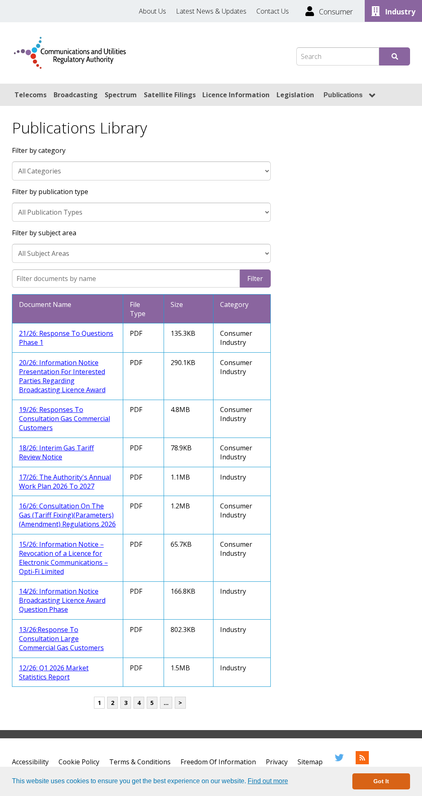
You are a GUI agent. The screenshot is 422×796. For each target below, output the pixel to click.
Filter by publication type (50, 191)
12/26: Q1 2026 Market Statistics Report (54, 672)
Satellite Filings (170, 94)
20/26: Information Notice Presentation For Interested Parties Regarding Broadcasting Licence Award (62, 376)
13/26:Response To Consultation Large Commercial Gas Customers (61, 638)
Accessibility (30, 761)
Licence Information (236, 94)
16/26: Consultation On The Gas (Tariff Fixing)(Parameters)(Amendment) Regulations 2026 (67, 515)
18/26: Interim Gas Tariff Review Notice (56, 452)
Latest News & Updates (211, 11)
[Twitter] (339, 761)
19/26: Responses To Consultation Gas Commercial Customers (64, 418)
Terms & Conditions (140, 761)
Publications (343, 94)
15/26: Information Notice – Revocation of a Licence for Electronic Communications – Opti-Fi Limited (63, 558)
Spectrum (121, 94)
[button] (291, 782)
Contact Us (272, 11)
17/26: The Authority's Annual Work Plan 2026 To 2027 (65, 482)
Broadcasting (76, 94)
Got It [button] (381, 781)
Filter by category (39, 150)
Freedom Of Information (218, 761)
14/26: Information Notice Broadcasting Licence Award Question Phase (62, 600)
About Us (152, 11)
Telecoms (30, 94)
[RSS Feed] (362, 761)
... (166, 703)
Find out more (268, 780)
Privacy (277, 761)
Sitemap (310, 761)
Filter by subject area (44, 232)
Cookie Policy (79, 761)
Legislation (295, 94)
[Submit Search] (394, 56)
